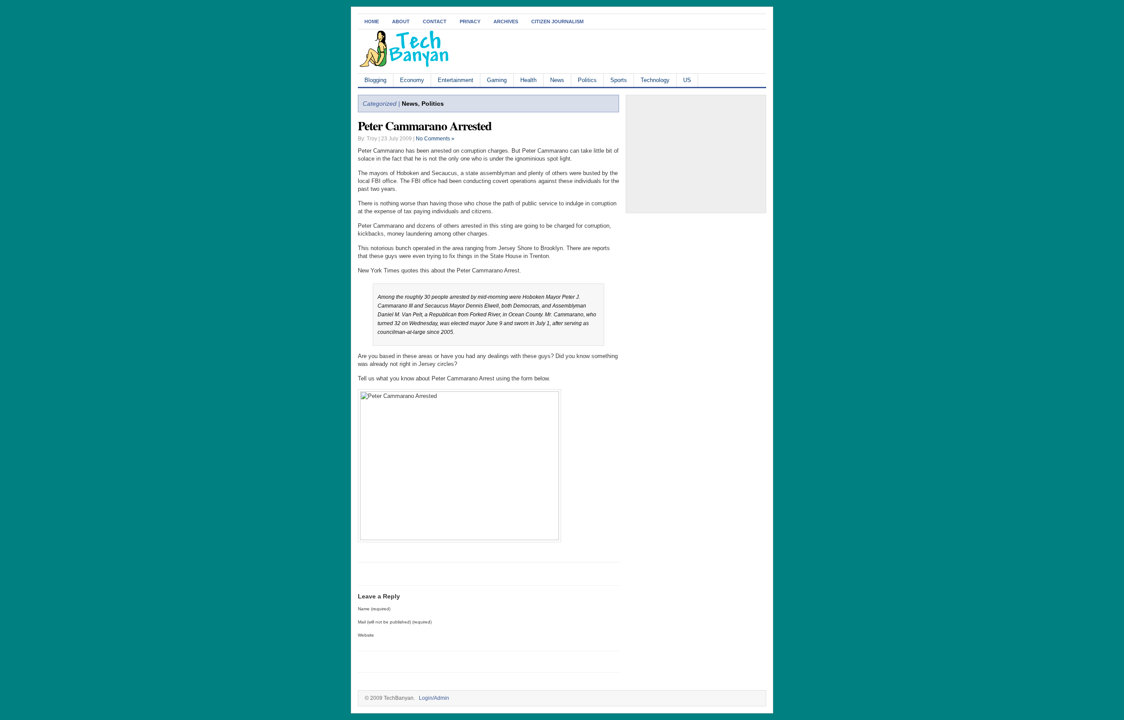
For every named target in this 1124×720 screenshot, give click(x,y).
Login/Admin (434, 698)
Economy (412, 80)
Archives (506, 21)
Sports (618, 80)
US (687, 80)
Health (528, 80)
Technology (655, 80)
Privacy (470, 21)
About (401, 21)
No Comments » (435, 139)
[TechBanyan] (404, 65)
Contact (435, 21)
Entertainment (455, 80)
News (557, 80)
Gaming (497, 80)
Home (371, 21)
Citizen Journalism (557, 21)
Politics (587, 80)
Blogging (375, 80)
